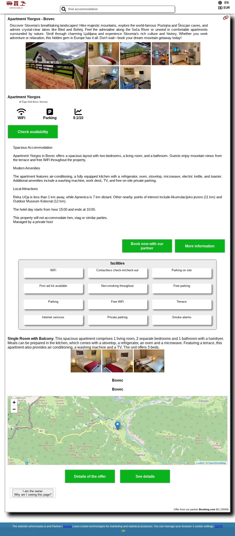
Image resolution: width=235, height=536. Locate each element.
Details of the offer (90, 476)
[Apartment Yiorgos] (57, 66)
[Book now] (226, 17)
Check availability (33, 132)
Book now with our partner (147, 246)
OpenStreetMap (217, 463)
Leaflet (200, 463)
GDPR (219, 526)
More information (200, 246)
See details (145, 476)
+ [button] (14, 402)
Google (67, 526)
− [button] (14, 409)
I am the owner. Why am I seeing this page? (32, 492)
